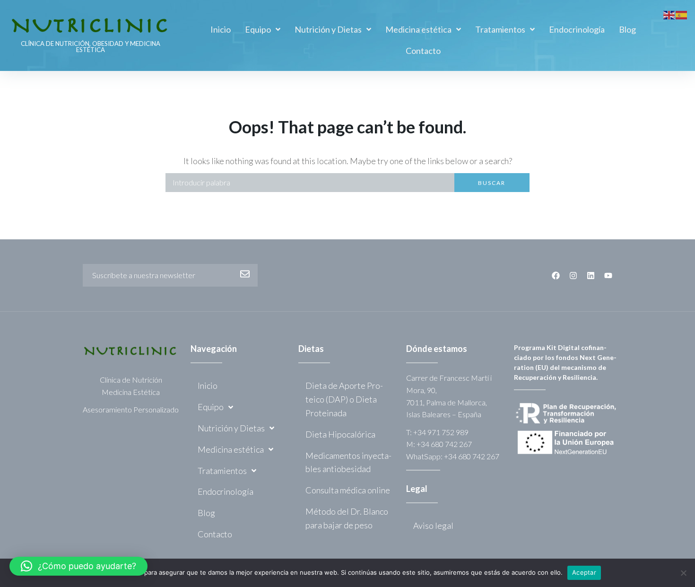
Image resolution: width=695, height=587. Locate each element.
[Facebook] (556, 276)
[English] (669, 14)
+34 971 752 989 (441, 432)
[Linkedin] (591, 276)
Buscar (491, 182)
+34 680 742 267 (444, 443)
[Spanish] (682, 14)
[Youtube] (608, 276)
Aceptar (584, 572)
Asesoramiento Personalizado (131, 409)
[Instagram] (573, 276)
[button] (78, 566)
